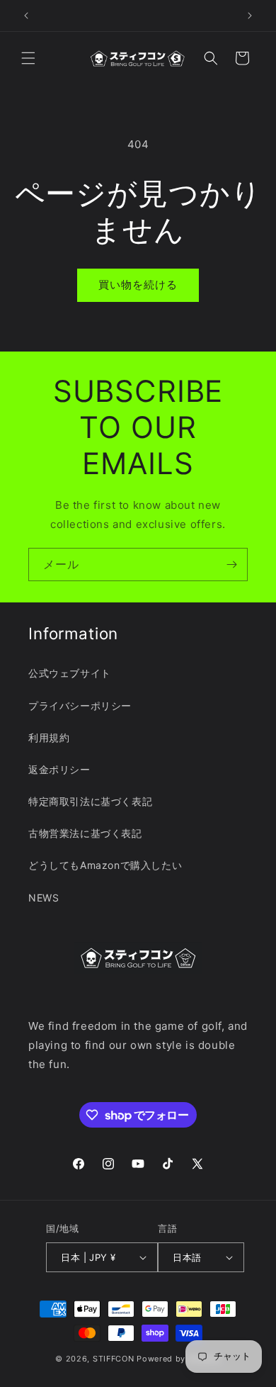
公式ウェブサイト (69, 673)
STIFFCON (113, 1359)
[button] (28, 58)
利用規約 (48, 737)
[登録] (231, 564)
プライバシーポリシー (80, 706)
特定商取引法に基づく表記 (90, 801)
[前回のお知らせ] (26, 15)
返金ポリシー (59, 769)
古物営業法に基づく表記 (85, 833)
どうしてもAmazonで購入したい (105, 865)
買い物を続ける (138, 284)
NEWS (43, 898)
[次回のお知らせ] (249, 15)
